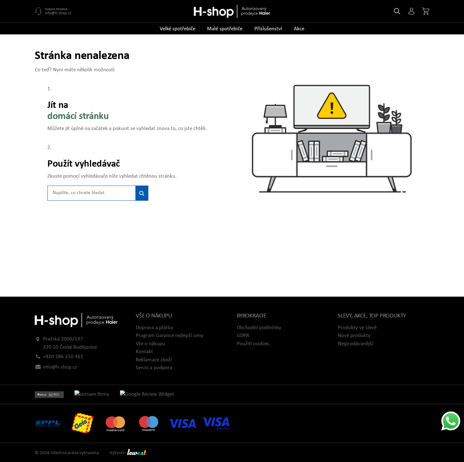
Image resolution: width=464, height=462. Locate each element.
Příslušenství (268, 29)
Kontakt (144, 351)
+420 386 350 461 (63, 356)
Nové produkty (354, 335)
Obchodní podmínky (259, 327)
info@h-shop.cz (58, 13)
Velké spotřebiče (177, 29)
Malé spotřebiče (224, 29)
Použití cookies (253, 343)
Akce (299, 29)
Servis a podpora (154, 367)
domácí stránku (78, 116)
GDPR (243, 335)
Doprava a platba (154, 327)
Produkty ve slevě (357, 327)
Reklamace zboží (154, 360)
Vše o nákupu (150, 343)
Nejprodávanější (355, 343)
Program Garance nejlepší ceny (169, 335)
